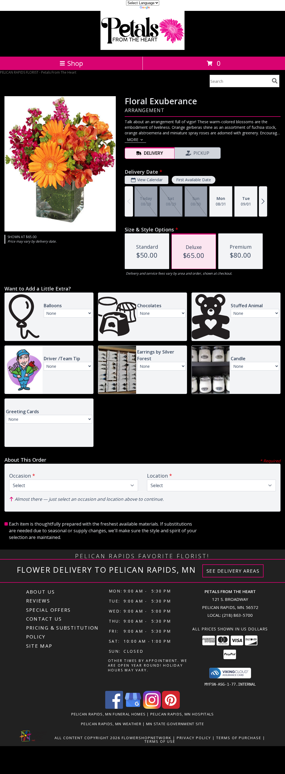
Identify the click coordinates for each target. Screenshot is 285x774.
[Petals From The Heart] (142, 48)
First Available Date (193, 179)
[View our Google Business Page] (133, 707)
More (132, 139)
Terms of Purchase (238, 737)
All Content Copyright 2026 (87, 737)
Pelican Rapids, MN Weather (111, 723)
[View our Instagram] (152, 707)
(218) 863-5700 (237, 615)
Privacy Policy (194, 737)
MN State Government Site (175, 723)
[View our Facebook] (114, 707)
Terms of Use (159, 741)
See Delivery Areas (233, 571)
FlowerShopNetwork (146, 737)
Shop (75, 63)
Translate (159, 8)
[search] (274, 81)
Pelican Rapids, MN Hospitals (182, 714)
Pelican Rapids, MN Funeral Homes (108, 714)
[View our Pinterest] (171, 707)
